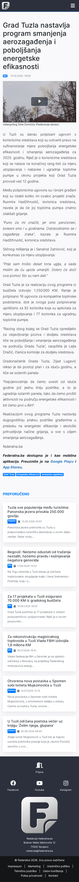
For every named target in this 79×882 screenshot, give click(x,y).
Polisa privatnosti (32, 875)
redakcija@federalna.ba (39, 850)
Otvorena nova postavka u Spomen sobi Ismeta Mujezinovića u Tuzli (36, 683)
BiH (5, 76)
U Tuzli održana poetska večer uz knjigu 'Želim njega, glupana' (35, 723)
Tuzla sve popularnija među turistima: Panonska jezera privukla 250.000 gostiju (38, 511)
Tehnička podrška (25, 871)
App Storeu (12, 467)
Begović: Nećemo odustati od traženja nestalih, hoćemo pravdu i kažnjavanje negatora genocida (39, 556)
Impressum (15, 866)
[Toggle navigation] (72, 5)
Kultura (11, 690)
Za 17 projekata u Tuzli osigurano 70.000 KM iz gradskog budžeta (34, 598)
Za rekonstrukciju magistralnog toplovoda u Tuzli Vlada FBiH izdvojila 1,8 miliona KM (37, 641)
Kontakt (53, 875)
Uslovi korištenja (53, 871)
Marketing (34, 866)
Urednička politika (58, 866)
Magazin (12, 521)
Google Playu (62, 461)
